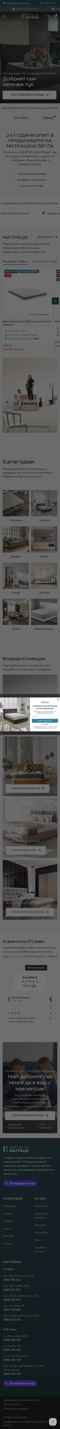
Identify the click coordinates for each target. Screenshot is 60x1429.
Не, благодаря (45, 724)
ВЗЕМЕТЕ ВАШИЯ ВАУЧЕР (45, 720)
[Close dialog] (58, 699)
